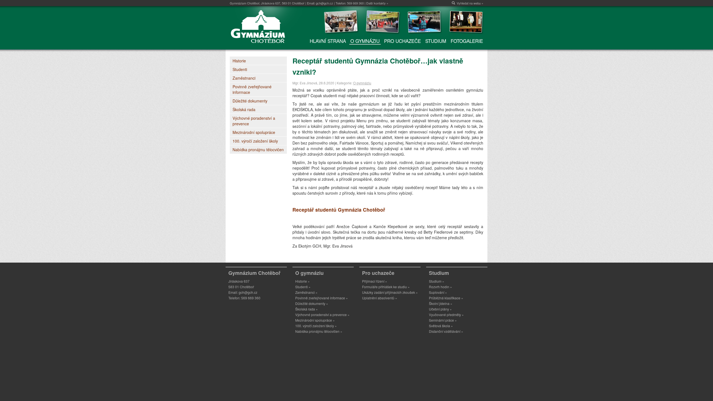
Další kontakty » (377, 3)
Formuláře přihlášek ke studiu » (386, 286)
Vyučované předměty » (446, 314)
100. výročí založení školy (255, 141)
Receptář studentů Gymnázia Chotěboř (338, 209)
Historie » (302, 281)
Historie (239, 60)
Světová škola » (441, 325)
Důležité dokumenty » (311, 303)
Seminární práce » (443, 320)
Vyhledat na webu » (470, 3)
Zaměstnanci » (306, 292)
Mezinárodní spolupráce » (315, 320)
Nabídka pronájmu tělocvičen (258, 149)
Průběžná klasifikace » (446, 297)
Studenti (240, 69)
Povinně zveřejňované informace (252, 89)
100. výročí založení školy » (316, 325)
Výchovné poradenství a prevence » (322, 314)
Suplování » (438, 292)
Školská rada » (306, 309)
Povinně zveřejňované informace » (321, 297)
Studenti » (303, 286)
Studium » (436, 281)
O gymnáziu (362, 82)
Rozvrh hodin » (440, 286)
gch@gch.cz (324, 3)
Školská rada (244, 109)
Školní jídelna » (440, 303)
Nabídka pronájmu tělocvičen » (318, 331)
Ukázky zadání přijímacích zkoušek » (390, 292)
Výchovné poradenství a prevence (254, 120)
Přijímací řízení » (374, 281)
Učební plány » (440, 309)
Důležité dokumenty (250, 101)
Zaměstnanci (244, 78)
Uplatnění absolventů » (379, 297)
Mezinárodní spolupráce (254, 132)
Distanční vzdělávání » (446, 331)
